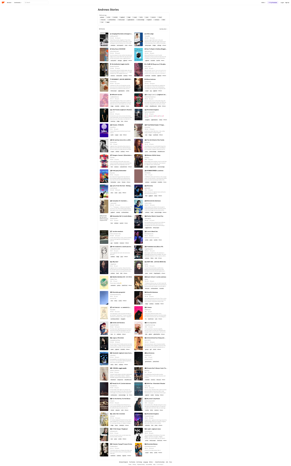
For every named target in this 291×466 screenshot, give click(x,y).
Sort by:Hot (163, 29)
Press (170, 462)
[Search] (25, 2)
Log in (282, 2)
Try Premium (273, 2)
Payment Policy (141, 464)
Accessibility (149, 464)
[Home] (3, 2)
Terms (129, 464)
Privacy (134, 464)
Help (154, 464)
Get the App (139, 462)
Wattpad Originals (123, 462)
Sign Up (287, 2)
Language (145, 462)
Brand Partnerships (160, 462)
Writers (151, 462)
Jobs (167, 462)
